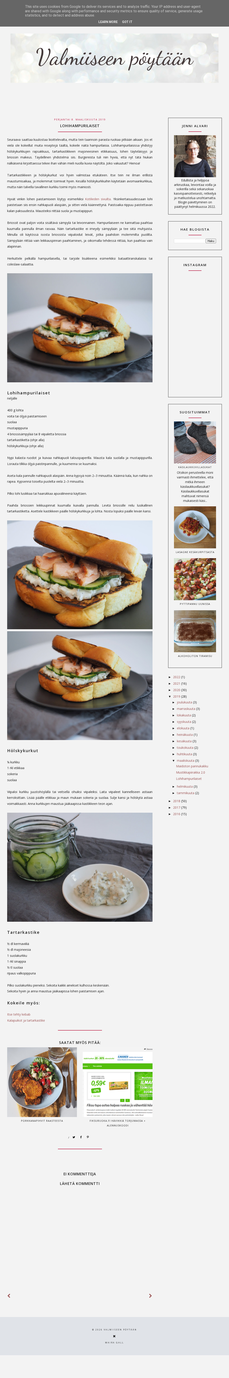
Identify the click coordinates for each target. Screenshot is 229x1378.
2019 (177, 696)
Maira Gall (114, 1342)
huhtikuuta (185, 754)
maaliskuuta (186, 760)
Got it (127, 22)
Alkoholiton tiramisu (195, 656)
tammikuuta (186, 793)
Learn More (108, 22)
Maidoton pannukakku (192, 766)
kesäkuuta (185, 741)
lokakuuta (184, 715)
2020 (177, 690)
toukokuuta (185, 747)
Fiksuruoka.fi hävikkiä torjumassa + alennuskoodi (118, 1123)
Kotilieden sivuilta (98, 199)
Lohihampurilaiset (189, 778)
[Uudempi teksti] (9, 1296)
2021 (177, 683)
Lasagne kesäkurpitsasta (195, 552)
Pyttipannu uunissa (195, 604)
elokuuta (183, 728)
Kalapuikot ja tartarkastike (26, 1020)
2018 (177, 801)
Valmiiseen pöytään (120, 1329)
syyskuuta (184, 722)
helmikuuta (185, 786)
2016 (177, 814)
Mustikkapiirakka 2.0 (190, 772)
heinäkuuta (185, 734)
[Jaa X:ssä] (74, 1137)
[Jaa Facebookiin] (81, 1137)
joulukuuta (185, 702)
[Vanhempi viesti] (151, 1296)
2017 (177, 807)
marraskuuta (186, 709)
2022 (177, 677)
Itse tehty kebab (18, 1014)
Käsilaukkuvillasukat (195, 467)
